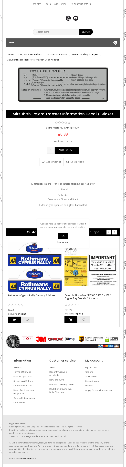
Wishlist (89, 385)
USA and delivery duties (61, 384)
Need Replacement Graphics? (23, 392)
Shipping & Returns (23, 381)
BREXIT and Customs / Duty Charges (60, 390)
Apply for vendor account (98, 390)
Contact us (19, 402)
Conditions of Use (22, 385)
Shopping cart (92, 381)
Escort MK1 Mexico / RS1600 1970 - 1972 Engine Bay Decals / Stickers (87, 297)
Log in (47, 4)
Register (37, 4)
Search (53, 367)
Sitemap (17, 367)
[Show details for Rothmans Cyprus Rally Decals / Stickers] (35, 267)
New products (56, 379)
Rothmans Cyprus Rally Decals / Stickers (31, 295)
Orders (89, 371)
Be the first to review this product (62, 128)
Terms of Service (22, 371)
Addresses (91, 376)
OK (63, 235)
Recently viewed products (58, 373)
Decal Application (22, 376)
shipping (22, 314)
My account (91, 367)
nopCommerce (28, 459)
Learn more (63, 242)
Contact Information (24, 398)
